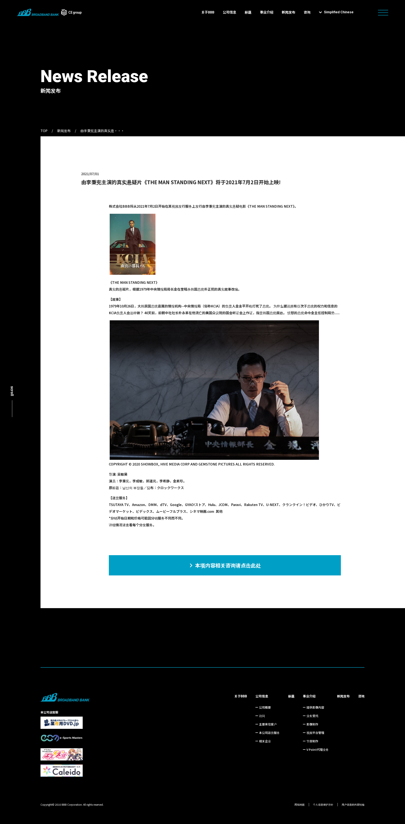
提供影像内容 (315, 707)
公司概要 (265, 707)
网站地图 (299, 804)
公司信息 (229, 12)
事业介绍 (266, 12)
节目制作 (312, 741)
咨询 (307, 12)
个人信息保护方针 (323, 804)
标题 (248, 12)
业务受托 (312, 716)
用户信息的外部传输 (353, 804)
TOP (43, 130)
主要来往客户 (268, 724)
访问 (262, 716)
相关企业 (265, 741)
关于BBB (207, 12)
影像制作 (312, 724)
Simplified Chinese (339, 12)
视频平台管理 (315, 733)
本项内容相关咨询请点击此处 (228, 565)
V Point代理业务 (317, 749)
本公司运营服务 (269, 733)
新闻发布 (288, 12)
